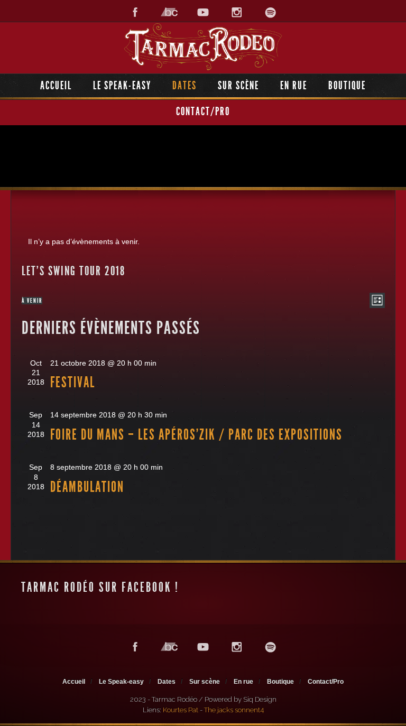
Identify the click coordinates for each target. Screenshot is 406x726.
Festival (72, 382)
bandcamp (169, 12)
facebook (135, 12)
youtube (203, 12)
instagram (237, 12)
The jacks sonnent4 (234, 710)
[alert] (203, 241)
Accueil (56, 85)
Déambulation (87, 487)
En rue (293, 85)
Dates (184, 85)
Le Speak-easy (122, 85)
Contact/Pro (203, 111)
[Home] (203, 46)
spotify (271, 12)
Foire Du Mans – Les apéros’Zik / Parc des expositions (196, 434)
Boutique (347, 85)
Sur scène (238, 85)
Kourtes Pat (180, 710)
